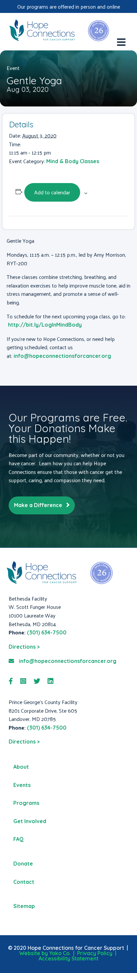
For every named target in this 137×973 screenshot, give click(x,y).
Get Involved (29, 821)
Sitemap (24, 906)
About (21, 766)
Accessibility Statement (68, 958)
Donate (23, 863)
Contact (23, 881)
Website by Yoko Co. (44, 953)
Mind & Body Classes (72, 161)
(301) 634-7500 (47, 632)
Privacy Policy (94, 953)
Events (22, 785)
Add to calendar (52, 192)
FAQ (18, 839)
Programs (26, 803)
